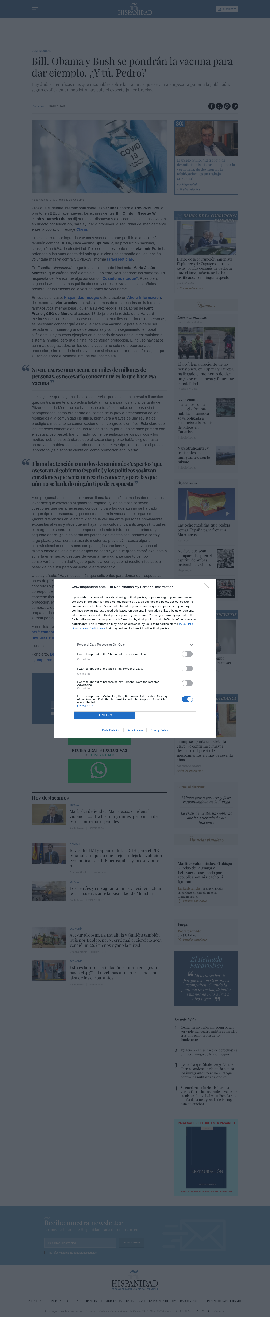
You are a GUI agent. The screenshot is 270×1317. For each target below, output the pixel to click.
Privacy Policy (159, 730)
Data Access (135, 730)
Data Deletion (111, 730)
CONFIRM (104, 715)
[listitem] (135, 644)
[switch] (187, 654)
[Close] (208, 587)
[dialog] (135, 658)
